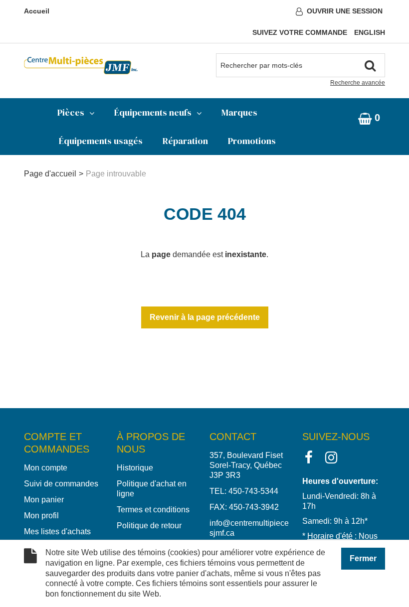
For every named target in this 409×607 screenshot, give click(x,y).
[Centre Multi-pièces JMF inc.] (81, 65)
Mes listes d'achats (57, 531)
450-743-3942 (254, 507)
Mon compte (45, 467)
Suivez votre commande (299, 32)
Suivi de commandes (61, 483)
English (369, 32)
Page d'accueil (50, 173)
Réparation (185, 141)
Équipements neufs (153, 112)
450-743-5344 (253, 491)
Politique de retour (149, 525)
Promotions (252, 141)
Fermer (363, 558)
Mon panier (44, 499)
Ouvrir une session (345, 11)
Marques (239, 112)
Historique (135, 467)
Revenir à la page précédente (205, 317)
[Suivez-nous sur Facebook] (309, 457)
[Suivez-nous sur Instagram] (331, 457)
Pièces (70, 112)
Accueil (36, 11)
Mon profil (41, 515)
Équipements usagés (101, 141)
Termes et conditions (153, 509)
